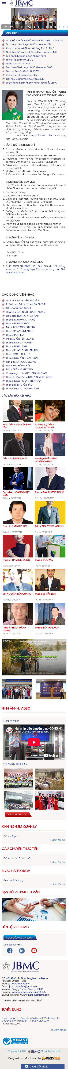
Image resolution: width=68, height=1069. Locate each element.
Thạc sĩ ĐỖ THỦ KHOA (18, 354)
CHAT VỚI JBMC (39, 1066)
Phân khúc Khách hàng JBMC (22, 74)
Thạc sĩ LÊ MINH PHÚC (18, 323)
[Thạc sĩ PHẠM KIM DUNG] (18, 545)
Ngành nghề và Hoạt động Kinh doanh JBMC (31, 51)
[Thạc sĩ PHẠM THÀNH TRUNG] (18, 613)
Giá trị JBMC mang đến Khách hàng (26, 55)
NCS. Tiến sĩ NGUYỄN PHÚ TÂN (22, 300)
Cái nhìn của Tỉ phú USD (16, 858)
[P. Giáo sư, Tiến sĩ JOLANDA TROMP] (50, 410)
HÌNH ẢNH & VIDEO (16, 708)
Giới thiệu (12, 33)
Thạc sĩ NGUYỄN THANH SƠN (22, 357)
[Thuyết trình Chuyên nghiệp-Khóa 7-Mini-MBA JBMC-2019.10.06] (49, 779)
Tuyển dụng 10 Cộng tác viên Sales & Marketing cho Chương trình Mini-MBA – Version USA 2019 (31, 1019)
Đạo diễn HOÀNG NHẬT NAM (22, 315)
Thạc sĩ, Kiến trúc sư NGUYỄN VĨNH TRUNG (29, 376)
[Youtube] (34, 950)
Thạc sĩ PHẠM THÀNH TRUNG (22, 350)
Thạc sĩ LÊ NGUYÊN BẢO (19, 384)
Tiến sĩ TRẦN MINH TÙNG (19, 369)
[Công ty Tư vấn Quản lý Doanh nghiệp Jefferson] (37, 3)
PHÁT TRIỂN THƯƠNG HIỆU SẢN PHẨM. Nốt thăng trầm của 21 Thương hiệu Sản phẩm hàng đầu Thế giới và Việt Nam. (35, 269)
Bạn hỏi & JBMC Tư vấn (21, 892)
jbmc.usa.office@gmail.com (23, 986)
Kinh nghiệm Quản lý (19, 826)
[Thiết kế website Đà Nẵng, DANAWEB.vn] (51, 1057)
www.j (14, 983)
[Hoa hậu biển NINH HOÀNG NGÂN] (50, 444)
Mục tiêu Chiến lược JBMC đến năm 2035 (29, 67)
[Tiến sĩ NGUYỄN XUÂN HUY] (50, 512)
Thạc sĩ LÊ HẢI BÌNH (16, 346)
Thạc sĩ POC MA (15, 334)
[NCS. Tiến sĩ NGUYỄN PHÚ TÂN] (18, 410)
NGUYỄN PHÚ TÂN (41, 135)
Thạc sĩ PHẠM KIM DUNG (19, 331)
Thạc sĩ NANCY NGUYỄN (19, 342)
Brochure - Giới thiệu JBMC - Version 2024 (28, 44)
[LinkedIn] (22, 950)
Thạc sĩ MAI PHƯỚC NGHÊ (20, 319)
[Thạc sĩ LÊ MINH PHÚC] (18, 512)
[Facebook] (10, 950)
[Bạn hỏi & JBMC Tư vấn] (34, 909)
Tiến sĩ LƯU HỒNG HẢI (18, 365)
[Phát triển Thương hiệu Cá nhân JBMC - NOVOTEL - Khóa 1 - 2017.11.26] (18, 802)
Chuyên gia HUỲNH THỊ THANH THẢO (26, 373)
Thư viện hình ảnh (16, 764)
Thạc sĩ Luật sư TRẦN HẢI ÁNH (22, 388)
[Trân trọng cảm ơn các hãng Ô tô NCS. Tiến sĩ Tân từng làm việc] (49, 802)
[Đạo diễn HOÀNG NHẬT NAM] (18, 478)
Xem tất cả (58, 839)
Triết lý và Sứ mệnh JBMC (19, 59)
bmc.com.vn (23, 983)
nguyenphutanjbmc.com (37, 994)
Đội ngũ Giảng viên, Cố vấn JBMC (25, 78)
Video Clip (11, 721)
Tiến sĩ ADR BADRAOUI (18, 308)
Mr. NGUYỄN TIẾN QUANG (20, 338)
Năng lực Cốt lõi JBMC (19, 63)
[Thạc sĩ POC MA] (50, 545)
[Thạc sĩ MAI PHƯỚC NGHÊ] (50, 478)
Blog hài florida (16, 871)
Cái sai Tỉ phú (10, 836)
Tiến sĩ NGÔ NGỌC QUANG (21, 361)
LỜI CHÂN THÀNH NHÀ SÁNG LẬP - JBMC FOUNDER (34, 40)
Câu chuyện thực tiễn (20, 848)
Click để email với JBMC (19, 937)
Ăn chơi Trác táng (13, 880)
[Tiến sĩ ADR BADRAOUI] (18, 444)
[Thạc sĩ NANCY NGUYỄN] (12, 104)
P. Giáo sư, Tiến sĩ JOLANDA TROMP (26, 304)
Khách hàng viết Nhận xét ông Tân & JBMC (30, 48)
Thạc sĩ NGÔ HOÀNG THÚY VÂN (23, 380)
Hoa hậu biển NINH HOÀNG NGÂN (25, 311)
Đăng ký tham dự (17, 814)
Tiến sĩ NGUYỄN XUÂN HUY (20, 327)
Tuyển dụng (11, 1009)
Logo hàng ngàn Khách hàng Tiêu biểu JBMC (31, 82)
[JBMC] (34, 967)
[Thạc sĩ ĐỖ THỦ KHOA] (50, 613)
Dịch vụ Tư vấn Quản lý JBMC (22, 71)
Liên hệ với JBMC (15, 927)
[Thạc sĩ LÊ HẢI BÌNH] (50, 579)
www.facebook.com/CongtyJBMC (29, 992)
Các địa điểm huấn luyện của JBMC (22, 1000)
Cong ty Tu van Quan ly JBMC (27, 989)
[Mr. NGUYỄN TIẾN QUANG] (18, 579)
